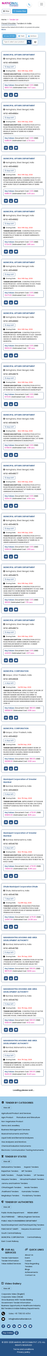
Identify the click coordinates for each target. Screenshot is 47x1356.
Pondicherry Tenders (31, 1195)
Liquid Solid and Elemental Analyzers (17, 1137)
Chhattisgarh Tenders (11, 1187)
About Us (29, 1255)
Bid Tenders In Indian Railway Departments (20, 1308)
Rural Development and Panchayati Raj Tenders (22, 1225)
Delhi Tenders (7, 1175)
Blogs (27, 1269)
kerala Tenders (31, 1187)
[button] (35, 42)
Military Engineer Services (29, 1216)
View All (6, 1107)
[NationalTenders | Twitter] (8, 1326)
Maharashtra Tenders (11, 1167)
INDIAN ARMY (32, 1212)
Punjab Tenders (24, 1175)
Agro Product (7, 1117)
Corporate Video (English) (13, 1294)
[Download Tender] (11, 95)
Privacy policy (23, 1352)
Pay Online (8, 1332)
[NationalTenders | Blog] (25, 1326)
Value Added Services (11, 1263)
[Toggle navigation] (41, 4)
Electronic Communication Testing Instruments (22, 1150)
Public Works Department (12, 1212)
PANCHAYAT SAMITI (9, 1229)
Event (27, 1258)
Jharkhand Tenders (10, 1191)
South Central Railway (11, 1233)
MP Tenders (27, 1171)
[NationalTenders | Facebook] (3, 1326)
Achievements (31, 1272)
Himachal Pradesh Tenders (32, 1179)
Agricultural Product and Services (16, 1113)
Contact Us (30, 1275)
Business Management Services (15, 1129)
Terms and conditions (23, 1349)
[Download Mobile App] (17, 1333)
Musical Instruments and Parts (14, 1133)
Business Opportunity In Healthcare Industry (20, 1305)
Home (4, 19)
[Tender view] (6, 95)
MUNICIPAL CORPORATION (12, 1237)
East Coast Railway (10, 1241)
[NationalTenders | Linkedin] (14, 1326)
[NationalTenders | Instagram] (30, 1326)
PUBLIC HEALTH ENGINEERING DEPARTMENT (19, 1221)
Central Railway (34, 1237)
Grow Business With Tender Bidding (17, 1299)
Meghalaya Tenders (10, 1195)
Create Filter (21, 11)
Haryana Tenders (9, 1179)
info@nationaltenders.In (20, 1319)
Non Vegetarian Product (12, 1121)
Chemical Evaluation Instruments (16, 1146)
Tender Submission (9, 1258)
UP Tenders (39, 1175)
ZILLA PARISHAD (7, 1216)
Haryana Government (31, 1229)
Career (28, 1260)
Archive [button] (33, 36)
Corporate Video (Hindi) (12, 1297)
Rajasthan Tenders (9, 1171)
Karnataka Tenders (30, 1191)
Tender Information (10, 1260)
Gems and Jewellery (10, 1125)
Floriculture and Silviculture (28, 1117)
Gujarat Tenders (31, 1167)
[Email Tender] (16, 95)
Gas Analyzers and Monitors (13, 1142)
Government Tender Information (16, 1302)
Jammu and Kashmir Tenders (14, 1183)
